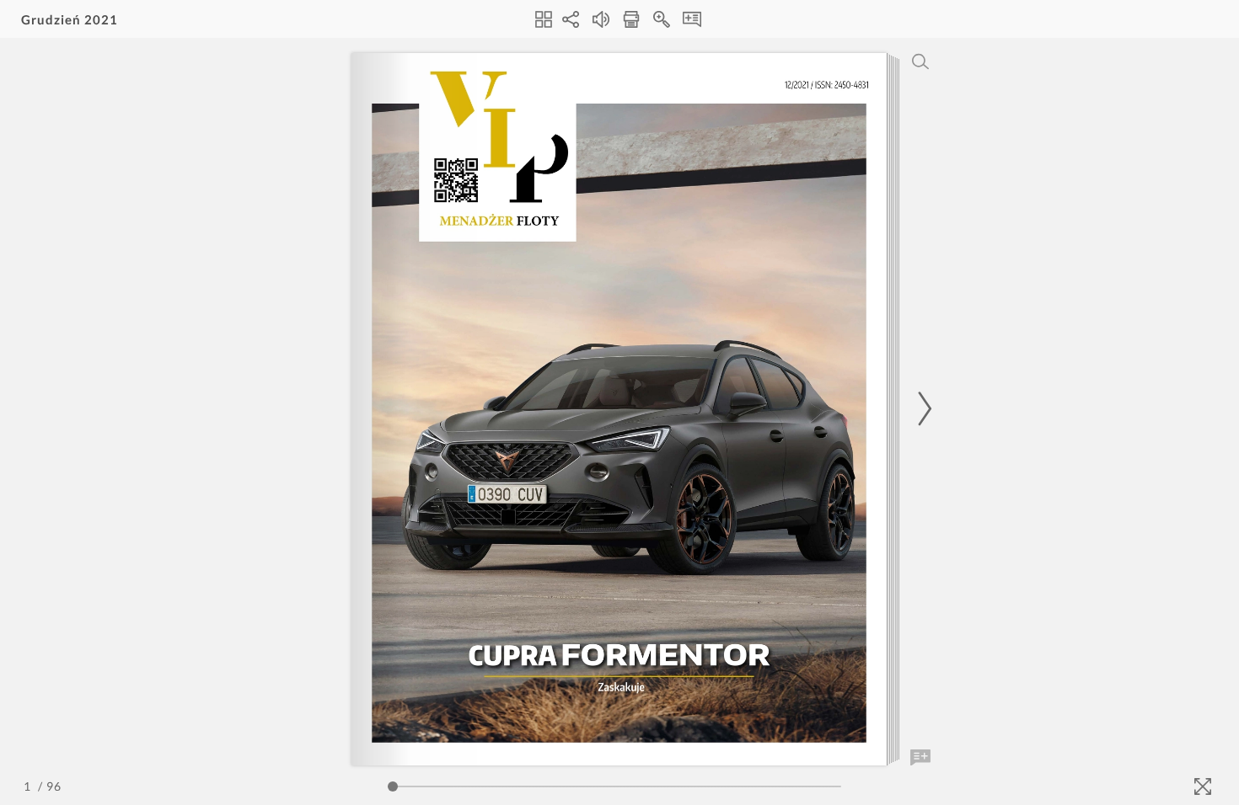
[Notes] (692, 19)
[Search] (920, 61)
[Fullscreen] (1203, 786)
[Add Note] (920, 757)
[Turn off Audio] (601, 19)
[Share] (570, 19)
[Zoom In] (661, 19)
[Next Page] (922, 408)
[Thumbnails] (543, 19)
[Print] (631, 19)
